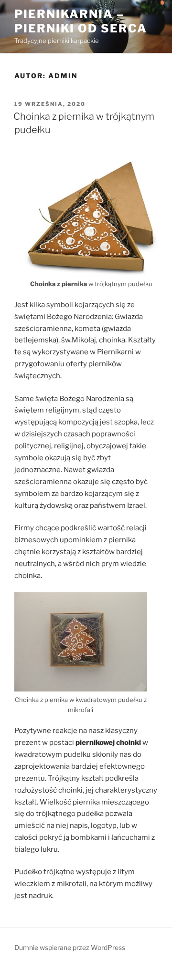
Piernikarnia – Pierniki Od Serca (80, 21)
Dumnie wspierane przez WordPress (69, 947)
